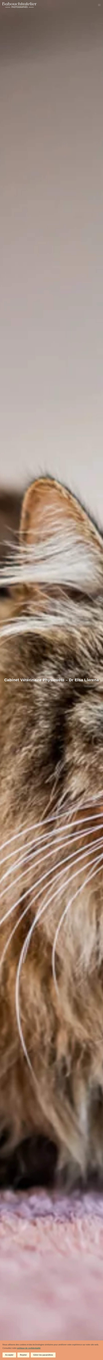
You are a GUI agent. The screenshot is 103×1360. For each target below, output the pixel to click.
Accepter (9, 1355)
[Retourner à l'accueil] (19, 5)
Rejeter (23, 1355)
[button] (99, 5)
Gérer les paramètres (43, 1355)
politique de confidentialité (28, 1348)
